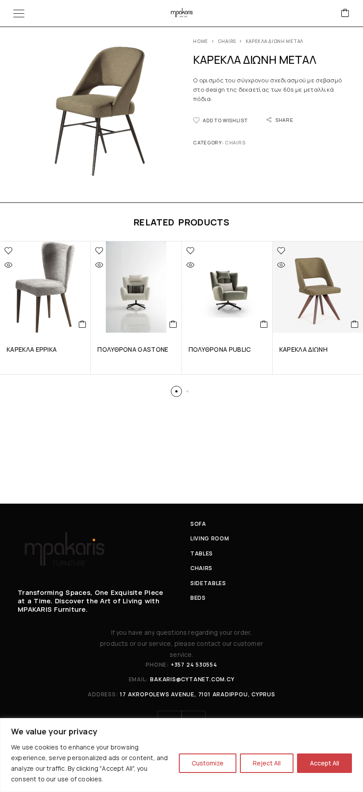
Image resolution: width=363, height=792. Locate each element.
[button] (176, 391)
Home (200, 41)
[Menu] (19, 13)
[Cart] (345, 13)
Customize (208, 763)
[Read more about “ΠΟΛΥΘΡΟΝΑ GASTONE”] (173, 324)
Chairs (227, 41)
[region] (181, 755)
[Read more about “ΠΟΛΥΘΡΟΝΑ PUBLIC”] (264, 324)
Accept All (324, 763)
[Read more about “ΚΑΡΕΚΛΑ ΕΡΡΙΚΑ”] (82, 324)
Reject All (267, 763)
